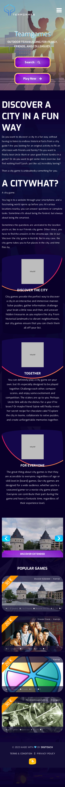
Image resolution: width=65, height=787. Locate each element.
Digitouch (47, 747)
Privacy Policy (46, 753)
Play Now (30, 79)
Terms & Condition (21, 753)
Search (30, 62)
